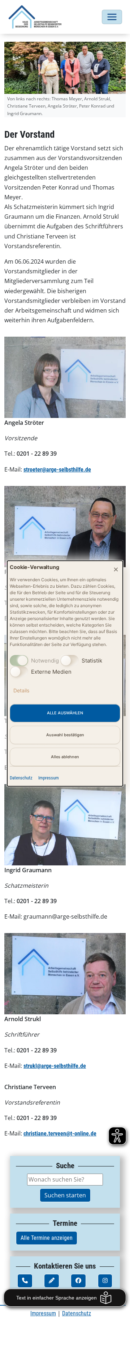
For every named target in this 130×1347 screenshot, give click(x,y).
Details (21, 690)
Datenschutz (21, 778)
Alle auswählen (65, 712)
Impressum (48, 778)
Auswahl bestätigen (65, 734)
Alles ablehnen (65, 756)
